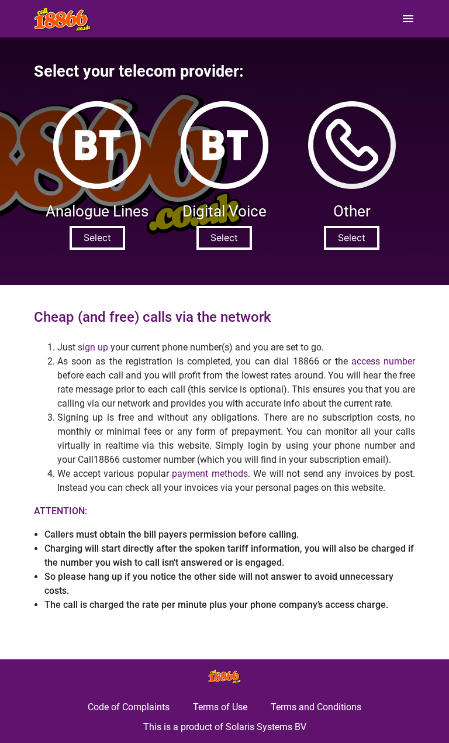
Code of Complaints (129, 707)
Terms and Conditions (316, 707)
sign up (93, 347)
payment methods (209, 473)
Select (97, 237)
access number (383, 361)
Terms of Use (220, 707)
